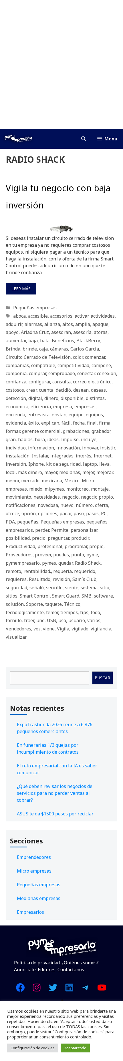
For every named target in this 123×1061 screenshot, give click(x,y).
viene (49, 629)
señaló (36, 587)
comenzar (95, 357)
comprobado (61, 373)
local (11, 472)
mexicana (52, 480)
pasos (92, 513)
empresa (62, 406)
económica (17, 406)
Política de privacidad (37, 963)
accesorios (61, 316)
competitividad (73, 365)
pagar (65, 513)
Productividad (20, 546)
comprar (37, 373)
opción (28, 513)
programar (76, 546)
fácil (66, 423)
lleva (104, 464)
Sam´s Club (84, 579)
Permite (59, 530)
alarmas (33, 324)
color (78, 357)
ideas (53, 439)
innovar (90, 448)
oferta (101, 505)
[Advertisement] (61, 64)
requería (62, 571)
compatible (43, 365)
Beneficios (63, 340)
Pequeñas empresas (35, 307)
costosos (15, 390)
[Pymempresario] (18, 139)
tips (84, 612)
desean (81, 390)
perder (42, 530)
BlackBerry (88, 340)
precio (38, 538)
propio (96, 546)
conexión (106, 373)
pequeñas (27, 522)
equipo (76, 414)
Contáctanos (70, 969)
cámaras (59, 349)
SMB (87, 596)
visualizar (16, 637)
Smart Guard (65, 596)
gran (11, 439)
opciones (47, 513)
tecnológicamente (25, 612)
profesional (49, 546)
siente (71, 587)
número (84, 505)
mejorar (104, 472)
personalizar (84, 530)
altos (67, 324)
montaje (100, 489)
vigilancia (101, 629)
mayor (50, 472)
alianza (52, 324)
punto (77, 555)
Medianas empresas (38, 898)
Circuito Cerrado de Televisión (38, 357)
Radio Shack (88, 563)
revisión (61, 579)
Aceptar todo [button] (75, 1047)
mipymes (54, 489)
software (103, 596)
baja (33, 340)
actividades (103, 316)
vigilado (80, 629)
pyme (92, 555)
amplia (82, 324)
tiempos (69, 612)
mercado (30, 480)
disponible (72, 398)
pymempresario (23, 563)
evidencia (16, 423)
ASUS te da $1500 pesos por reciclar (55, 814)
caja (43, 349)
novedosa (48, 505)
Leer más (21, 288)
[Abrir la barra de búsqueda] (84, 139)
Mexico (72, 480)
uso (62, 620)
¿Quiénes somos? (80, 963)
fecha (79, 423)
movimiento (18, 497)
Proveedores (19, 555)
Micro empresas (34, 871)
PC (104, 513)
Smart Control (35, 596)
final (92, 423)
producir (80, 538)
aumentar (16, 340)
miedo (35, 489)
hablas (25, 439)
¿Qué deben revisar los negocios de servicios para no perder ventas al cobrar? (54, 793)
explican (50, 423)
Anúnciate (25, 969)
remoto (13, 571)
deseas (98, 390)
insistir (107, 448)
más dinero (30, 472)
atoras (101, 332)
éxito (33, 423)
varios (93, 620)
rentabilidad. (37, 571)
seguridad (16, 587)
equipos (94, 414)
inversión (16, 464)
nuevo (67, 505)
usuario (76, 620)
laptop (90, 464)
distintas (95, 398)
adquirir (14, 324)
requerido (84, 571)
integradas (62, 456)
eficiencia (41, 406)
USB (51, 620)
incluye (88, 439)
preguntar (58, 538)
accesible (38, 316)
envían (59, 414)
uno (40, 620)
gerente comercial (41, 431)
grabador (101, 431)
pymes (49, 563)
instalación (17, 456)
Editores (46, 969)
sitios (11, 596)
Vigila (63, 629)
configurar (39, 382)
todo (95, 612)
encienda (15, 414)
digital (35, 398)
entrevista (38, 414)
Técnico (72, 604)
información (41, 448)
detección (16, 398)
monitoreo (77, 489)
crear (31, 390)
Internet (103, 456)
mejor (88, 472)
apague (100, 324)
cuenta (46, 390)
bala (44, 340)
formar (13, 431)
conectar (86, 373)
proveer (43, 555)
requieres (16, 579)
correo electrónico (92, 382)
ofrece (12, 513)
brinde (30, 349)
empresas (85, 406)
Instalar (40, 456)
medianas (69, 472)
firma (104, 423)
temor (52, 612)
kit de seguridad (63, 464)
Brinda (13, 349)
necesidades (46, 497)
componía (16, 373)
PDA (10, 522)
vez (37, 629)
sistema (89, 587)
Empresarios (30, 912)
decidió (63, 390)
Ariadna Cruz (35, 332)
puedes (61, 555)
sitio (104, 587)
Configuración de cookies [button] (33, 1047)
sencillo (54, 587)
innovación (68, 448)
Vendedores (18, 629)
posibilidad (18, 538)
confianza (16, 382)
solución (15, 604)
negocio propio (97, 497)
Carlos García (84, 349)
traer (29, 620)
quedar (65, 563)
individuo (16, 448)
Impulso (70, 439)
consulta (61, 382)
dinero (51, 398)
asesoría (82, 332)
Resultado (39, 579)
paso (79, 513)
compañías (17, 365)
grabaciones (76, 431)
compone (101, 365)
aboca (19, 316)
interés (83, 456)
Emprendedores (34, 857)
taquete (53, 604)
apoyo (12, 332)
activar (81, 316)
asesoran (61, 332)
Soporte (34, 604)
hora (40, 439)
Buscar (102, 677)
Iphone (36, 464)
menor (12, 480)
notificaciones (20, 505)
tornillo (14, 620)
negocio (70, 497)
